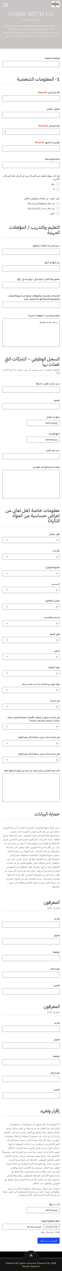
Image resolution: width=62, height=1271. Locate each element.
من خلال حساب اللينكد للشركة (41, 208)
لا (54, 189)
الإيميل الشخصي (47, 142)
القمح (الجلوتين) (52, 567)
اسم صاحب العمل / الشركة (48, 383)
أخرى (52, 213)
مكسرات (56, 550)
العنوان (57, 400)
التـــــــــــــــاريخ (54, 1204)
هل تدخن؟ (55, 700)
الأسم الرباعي (49, 92)
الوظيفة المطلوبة (52, 58)
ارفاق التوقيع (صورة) (50, 1221)
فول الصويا (55, 634)
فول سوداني (54, 534)
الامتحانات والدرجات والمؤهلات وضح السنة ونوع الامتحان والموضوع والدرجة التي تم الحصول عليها (34, 297)
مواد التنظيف (54, 667)
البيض (57, 650)
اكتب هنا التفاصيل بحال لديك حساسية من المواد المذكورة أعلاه (32, 770)
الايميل (56, 985)
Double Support (31, 1266)
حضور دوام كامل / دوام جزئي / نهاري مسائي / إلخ (38, 279)
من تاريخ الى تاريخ (52, 262)
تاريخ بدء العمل (53, 417)
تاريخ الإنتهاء (54, 433)
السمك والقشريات (52, 617)
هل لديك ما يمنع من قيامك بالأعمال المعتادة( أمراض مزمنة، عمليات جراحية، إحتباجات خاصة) (33, 719)
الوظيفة (56, 952)
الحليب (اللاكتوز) (52, 600)
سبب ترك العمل (53, 450)
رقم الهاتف (55, 968)
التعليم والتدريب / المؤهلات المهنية (44, 315)
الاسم (57, 918)
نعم (53, 184)
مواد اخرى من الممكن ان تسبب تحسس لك (41, 684)
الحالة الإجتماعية (52, 159)
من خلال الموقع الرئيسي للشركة (41, 203)
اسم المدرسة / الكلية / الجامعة (46, 245)
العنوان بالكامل (53, 109)
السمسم (56, 584)
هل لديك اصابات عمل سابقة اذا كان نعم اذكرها (39, 737)
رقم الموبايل (49, 125)
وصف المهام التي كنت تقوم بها (46, 467)
